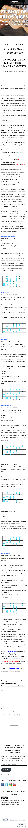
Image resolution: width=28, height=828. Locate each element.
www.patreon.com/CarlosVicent (16, 686)
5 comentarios (14, 725)
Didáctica (23, 71)
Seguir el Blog (6, 769)
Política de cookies (10, 821)
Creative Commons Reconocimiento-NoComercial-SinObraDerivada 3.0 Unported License (13, 802)
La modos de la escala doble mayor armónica (14, 63)
